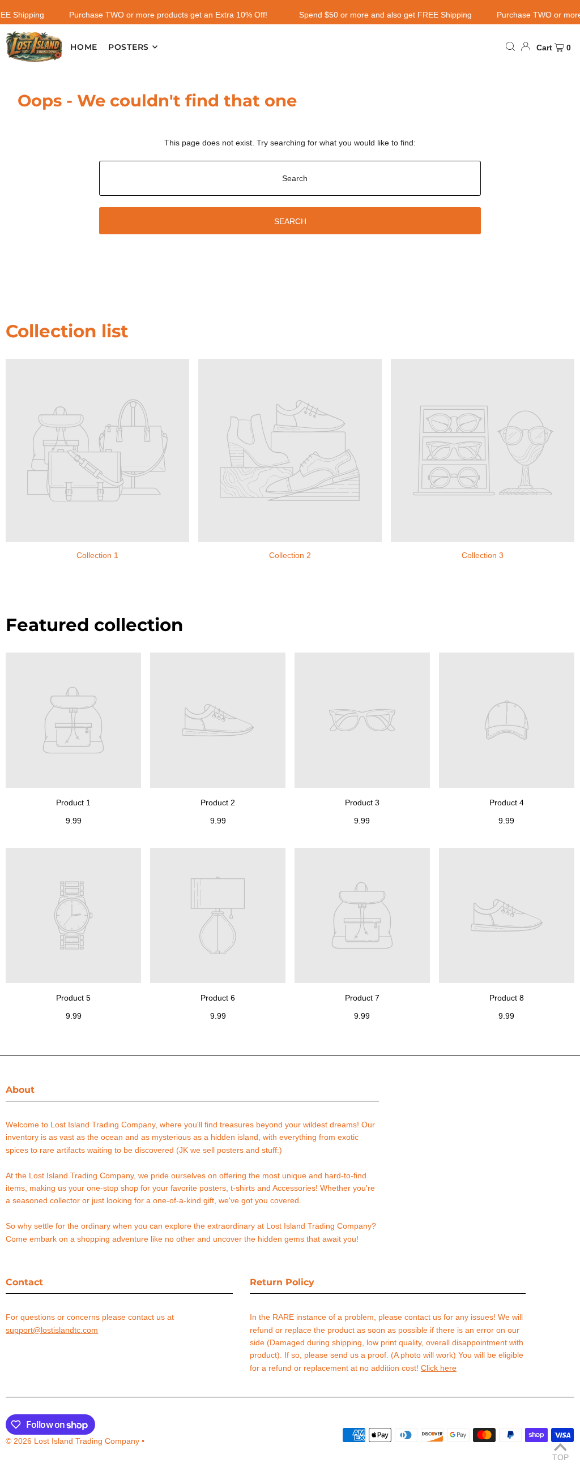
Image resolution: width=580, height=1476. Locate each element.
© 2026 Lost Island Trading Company (72, 1440)
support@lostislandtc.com (52, 1330)
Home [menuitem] (83, 47)
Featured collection (94, 625)
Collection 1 (97, 555)
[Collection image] (97, 450)
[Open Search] (510, 46)
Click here (439, 1367)
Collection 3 (483, 555)
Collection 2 (290, 555)
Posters (128, 47)
